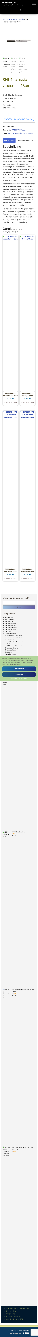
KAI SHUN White (10, 625)
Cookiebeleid (14, 678)
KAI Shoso (8, 631)
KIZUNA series (11, 644)
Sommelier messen (10, 654)
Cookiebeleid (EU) (15, 1319)
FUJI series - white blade (14, 636)
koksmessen (28, 133)
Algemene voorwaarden (18, 1308)
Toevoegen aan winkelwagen (18, 119)
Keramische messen (10, 633)
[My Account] (26, 11)
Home (5, 19)
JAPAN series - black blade (15, 642)
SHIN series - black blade (14, 646)
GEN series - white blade (14, 638)
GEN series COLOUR (13, 640)
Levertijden (12, 1311)
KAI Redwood (9, 621)
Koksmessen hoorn (10, 650)
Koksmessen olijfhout (11, 648)
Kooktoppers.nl (15, 1333)
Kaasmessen (8, 652)
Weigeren (19, 674)
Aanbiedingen (9, 617)
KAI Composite (9, 619)
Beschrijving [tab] (9, 140)
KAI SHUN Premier (11, 627)
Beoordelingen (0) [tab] (26, 140)
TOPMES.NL (9, 2)
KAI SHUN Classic (16, 19)
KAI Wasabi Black (10, 629)
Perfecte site (19, 669)
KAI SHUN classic (15, 133)
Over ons (10, 1314)
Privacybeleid (23, 678)
